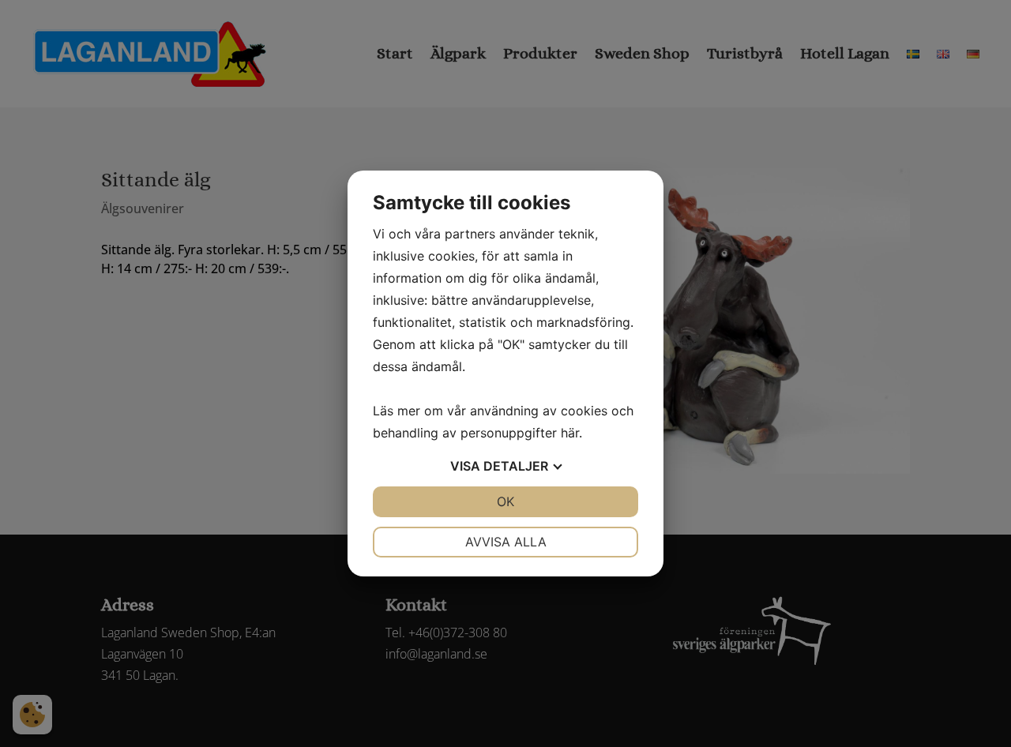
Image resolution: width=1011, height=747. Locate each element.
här (570, 433)
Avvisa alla (506, 542)
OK (505, 501)
